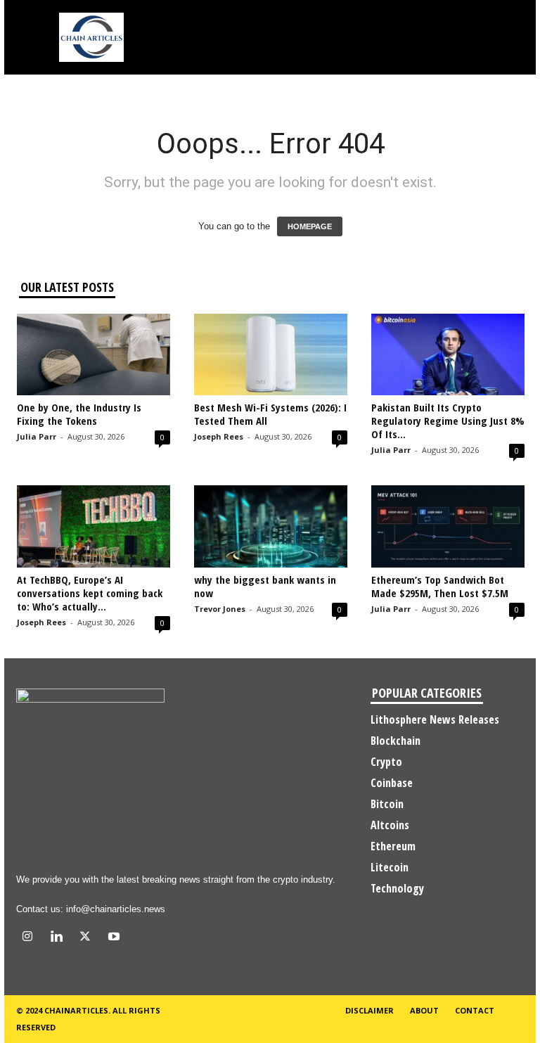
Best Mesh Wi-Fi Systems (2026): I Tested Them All (270, 414)
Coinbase (392, 783)
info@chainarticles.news (115, 909)
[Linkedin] (59, 938)
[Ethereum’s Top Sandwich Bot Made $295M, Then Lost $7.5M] (448, 526)
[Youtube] (116, 938)
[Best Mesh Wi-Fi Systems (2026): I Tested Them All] (270, 354)
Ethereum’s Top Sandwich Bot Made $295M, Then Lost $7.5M (439, 586)
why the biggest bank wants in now (265, 586)
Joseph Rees (218, 436)
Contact (474, 1010)
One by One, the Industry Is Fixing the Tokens (79, 414)
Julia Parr (36, 436)
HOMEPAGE (310, 226)
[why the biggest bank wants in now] (270, 526)
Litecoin (390, 867)
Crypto (386, 761)
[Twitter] (88, 938)
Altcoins (390, 825)
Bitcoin (387, 804)
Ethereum (393, 846)
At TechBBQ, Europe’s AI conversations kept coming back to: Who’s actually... (89, 592)
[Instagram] (30, 938)
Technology (397, 888)
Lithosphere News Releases (435, 719)
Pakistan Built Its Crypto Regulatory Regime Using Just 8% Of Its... (448, 420)
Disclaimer (369, 1010)
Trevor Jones (219, 608)
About (424, 1010)
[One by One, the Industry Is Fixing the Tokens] (93, 354)
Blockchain (395, 740)
